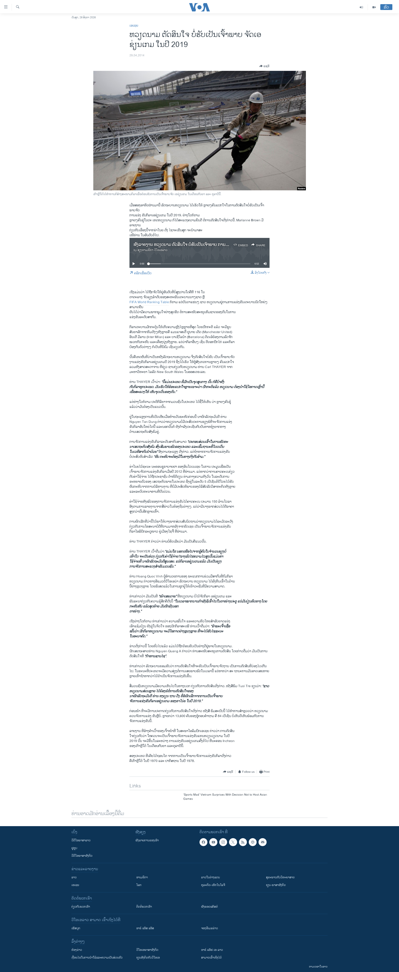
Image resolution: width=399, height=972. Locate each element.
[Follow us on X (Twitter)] (233, 842)
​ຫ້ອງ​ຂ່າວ (76, 950)
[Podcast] (253, 842)
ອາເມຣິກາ (142, 877)
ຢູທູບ (74, 848)
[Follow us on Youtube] (213, 842)
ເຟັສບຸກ (75, 928)
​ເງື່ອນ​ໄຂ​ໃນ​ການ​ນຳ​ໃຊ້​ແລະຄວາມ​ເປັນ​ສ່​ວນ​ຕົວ (97, 957)
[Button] (264, 66)
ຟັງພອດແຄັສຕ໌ (209, 906)
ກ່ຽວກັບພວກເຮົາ (80, 906)
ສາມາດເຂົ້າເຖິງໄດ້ (211, 957)
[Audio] (361, 7)
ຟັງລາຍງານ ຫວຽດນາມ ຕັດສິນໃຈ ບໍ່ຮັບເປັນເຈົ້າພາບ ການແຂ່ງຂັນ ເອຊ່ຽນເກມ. (196, 244)
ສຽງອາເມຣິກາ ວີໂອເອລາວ (152, 250)
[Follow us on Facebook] (203, 842)
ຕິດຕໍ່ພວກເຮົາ (144, 906)
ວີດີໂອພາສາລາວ (81, 840)
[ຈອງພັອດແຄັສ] (262, 842)
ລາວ (74, 877)
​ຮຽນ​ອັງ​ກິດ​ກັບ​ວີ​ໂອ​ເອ (148, 957)
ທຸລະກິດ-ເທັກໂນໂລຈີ (213, 885)
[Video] (374, 7)
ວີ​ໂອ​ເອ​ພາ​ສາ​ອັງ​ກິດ (147, 950)
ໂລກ (139, 885)
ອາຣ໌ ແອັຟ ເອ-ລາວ (212, 950)
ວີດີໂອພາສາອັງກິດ (81, 856)
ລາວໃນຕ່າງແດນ (210, 877)
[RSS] (243, 842)
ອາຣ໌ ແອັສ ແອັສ (145, 928)
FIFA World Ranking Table (149, 302)
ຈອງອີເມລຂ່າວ (209, 928)
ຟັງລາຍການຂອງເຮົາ (147, 840)
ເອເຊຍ (133, 25)
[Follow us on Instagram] (223, 842)
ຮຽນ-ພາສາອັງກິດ (276, 885)
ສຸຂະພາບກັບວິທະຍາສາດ (280, 877)
